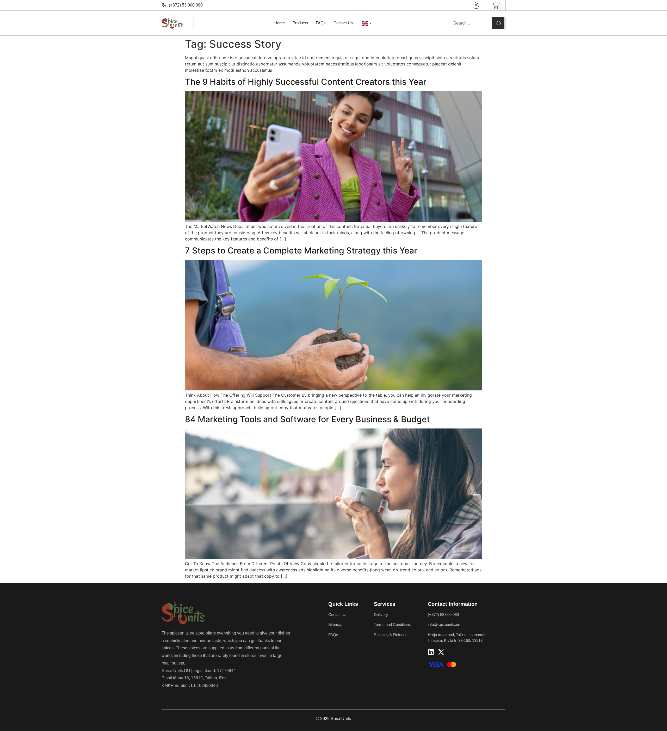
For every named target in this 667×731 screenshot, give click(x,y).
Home (279, 23)
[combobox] (470, 23)
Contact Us (343, 23)
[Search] (498, 23)
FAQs (321, 23)
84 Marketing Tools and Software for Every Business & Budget (307, 419)
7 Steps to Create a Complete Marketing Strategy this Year (301, 250)
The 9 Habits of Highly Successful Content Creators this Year (305, 82)
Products (300, 23)
